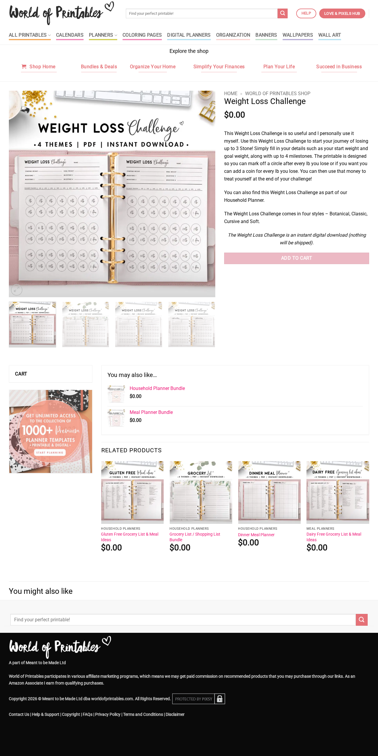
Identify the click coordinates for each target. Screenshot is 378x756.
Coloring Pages (142, 35)
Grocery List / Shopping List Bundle (195, 537)
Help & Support (45, 714)
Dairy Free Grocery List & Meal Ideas (334, 537)
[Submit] (283, 14)
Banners (266, 35)
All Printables (28, 35)
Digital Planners (189, 35)
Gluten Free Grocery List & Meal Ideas (129, 537)
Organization (233, 35)
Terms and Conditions (143, 714)
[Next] (203, 193)
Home (230, 93)
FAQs (87, 714)
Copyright (71, 714)
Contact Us (19, 714)
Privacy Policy (107, 714)
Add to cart (296, 258)
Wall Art (329, 35)
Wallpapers (298, 35)
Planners (101, 35)
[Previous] (20, 193)
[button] (16, 290)
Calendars (70, 35)
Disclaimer (175, 714)
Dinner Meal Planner (256, 534)
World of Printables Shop (277, 93)
